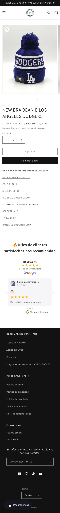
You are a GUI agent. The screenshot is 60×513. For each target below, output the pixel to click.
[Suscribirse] (49, 462)
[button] (4, 12)
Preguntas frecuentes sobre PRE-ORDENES (28, 364)
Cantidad (6, 133)
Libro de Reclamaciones (18, 413)
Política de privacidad (17, 391)
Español (28, 495)
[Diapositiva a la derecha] (37, 99)
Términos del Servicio (17, 406)
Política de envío (15, 384)
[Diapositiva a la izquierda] (23, 99)
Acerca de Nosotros (16, 342)
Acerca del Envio (14, 349)
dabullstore (33, 507)
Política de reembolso (17, 399)
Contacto (11, 357)
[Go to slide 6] (30, 308)
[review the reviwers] (12, 292)
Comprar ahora (30, 160)
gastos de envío (11, 128)
